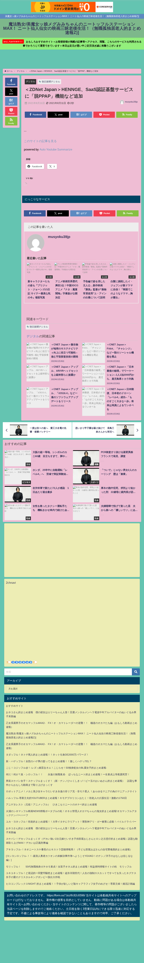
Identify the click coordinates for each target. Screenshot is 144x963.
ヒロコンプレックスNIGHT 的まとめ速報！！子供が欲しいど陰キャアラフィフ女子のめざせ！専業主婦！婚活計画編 (70, 884)
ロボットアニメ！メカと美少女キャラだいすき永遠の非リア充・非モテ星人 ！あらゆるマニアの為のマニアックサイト (71, 791)
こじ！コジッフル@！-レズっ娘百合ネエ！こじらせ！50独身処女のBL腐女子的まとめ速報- (56, 768)
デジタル (30, 81)
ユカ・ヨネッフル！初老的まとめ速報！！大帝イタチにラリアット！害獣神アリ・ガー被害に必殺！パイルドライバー (71, 821)
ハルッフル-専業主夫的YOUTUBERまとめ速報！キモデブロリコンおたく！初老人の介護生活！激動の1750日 (66, 798)
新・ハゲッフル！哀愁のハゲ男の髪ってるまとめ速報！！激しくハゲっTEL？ (49, 761)
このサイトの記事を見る (40, 140)
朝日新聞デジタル (51, 81)
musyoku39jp (131, 102)
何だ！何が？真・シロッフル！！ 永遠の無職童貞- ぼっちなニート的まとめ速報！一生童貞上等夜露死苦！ (68, 774)
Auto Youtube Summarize (56, 149)
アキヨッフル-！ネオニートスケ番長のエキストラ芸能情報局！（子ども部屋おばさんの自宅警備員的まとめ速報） (69, 849)
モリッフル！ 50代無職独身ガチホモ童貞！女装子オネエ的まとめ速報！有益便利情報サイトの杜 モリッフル (69, 866)
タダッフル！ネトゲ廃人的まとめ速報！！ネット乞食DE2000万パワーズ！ (47, 754)
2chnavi (11, 582)
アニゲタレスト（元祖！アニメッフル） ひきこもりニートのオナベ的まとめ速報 (51, 804)
